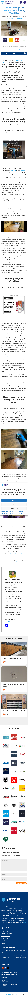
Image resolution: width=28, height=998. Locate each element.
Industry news (5, 931)
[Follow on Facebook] (5, 968)
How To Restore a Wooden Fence (13, 658)
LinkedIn (7, 621)
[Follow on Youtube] (2, 968)
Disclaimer (20, 994)
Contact (3, 943)
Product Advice (10, 18)
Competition (4, 938)
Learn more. (22, 49)
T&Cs (2, 994)
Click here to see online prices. (14, 357)
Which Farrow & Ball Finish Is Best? (14, 711)
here (9, 960)
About (3, 940)
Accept (14, 500)
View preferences (14, 508)
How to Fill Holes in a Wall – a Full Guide (13, 685)
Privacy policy (8, 994)
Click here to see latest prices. (17, 554)
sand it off (13, 170)
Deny (14, 504)
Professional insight (6, 933)
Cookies (15, 994)
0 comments (18, 18)
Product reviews (5, 936)
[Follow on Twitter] (8, 968)
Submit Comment (21, 883)
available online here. (12, 289)
